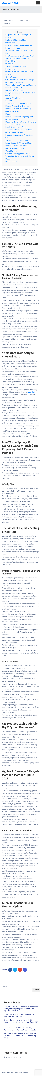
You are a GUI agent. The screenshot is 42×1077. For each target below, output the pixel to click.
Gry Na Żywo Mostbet (14, 132)
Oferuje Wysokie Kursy (14, 98)
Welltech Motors (26, 21)
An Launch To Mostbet (14, 90)
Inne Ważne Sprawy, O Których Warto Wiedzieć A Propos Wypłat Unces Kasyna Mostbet (20, 58)
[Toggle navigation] (38, 2)
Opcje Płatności (11, 151)
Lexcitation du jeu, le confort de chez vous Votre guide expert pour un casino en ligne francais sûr (21, 1009)
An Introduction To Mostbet (16, 140)
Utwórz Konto (11, 161)
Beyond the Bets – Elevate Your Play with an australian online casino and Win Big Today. (21, 1035)
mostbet (31, 392)
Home (4, 9)
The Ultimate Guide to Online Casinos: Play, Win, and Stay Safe (19, 1015)
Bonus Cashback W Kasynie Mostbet (19, 143)
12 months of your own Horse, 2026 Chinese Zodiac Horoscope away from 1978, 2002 (21, 1022)
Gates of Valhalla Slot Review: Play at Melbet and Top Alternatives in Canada (20, 1029)
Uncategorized (14, 9)
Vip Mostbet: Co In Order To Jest (18, 103)
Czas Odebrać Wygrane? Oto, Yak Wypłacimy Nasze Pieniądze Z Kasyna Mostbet (19, 156)
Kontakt (8, 101)
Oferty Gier (9, 64)
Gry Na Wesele (11, 77)
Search (4, 986)
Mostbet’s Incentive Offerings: (17, 106)
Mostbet (8, 114)
